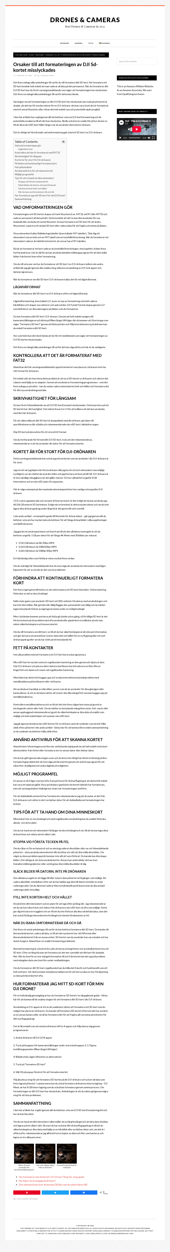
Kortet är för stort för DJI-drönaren (33, 159)
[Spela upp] (120, 137)
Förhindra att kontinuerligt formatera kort (36, 163)
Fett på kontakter (23, 167)
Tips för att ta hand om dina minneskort (34, 178)
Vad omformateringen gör (28, 145)
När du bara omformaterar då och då (36, 192)
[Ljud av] (149, 137)
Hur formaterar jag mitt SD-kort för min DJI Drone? (40, 195)
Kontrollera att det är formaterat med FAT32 (37, 152)
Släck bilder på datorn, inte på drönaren (37, 185)
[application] (137, 129)
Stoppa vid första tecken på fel (33, 181)
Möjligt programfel (24, 174)
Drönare (33, 1199)
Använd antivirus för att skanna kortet (34, 170)
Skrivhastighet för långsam (28, 156)
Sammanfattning (23, 199)
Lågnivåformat (25, 149)
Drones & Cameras (85, 19)
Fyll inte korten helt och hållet (32, 188)
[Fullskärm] (153, 137)
